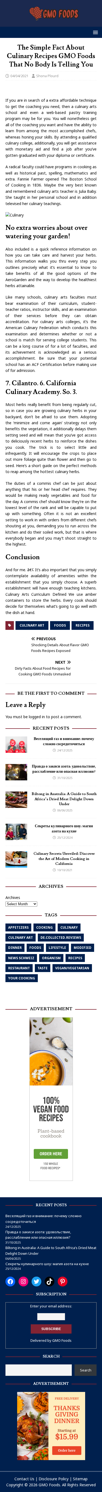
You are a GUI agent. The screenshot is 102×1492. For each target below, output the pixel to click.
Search (85, 1370)
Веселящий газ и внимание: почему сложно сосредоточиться (64, 741)
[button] (94, 32)
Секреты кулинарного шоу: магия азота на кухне (64, 829)
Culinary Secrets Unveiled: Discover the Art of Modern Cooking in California (64, 858)
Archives (12, 897)
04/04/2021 (19, 75)
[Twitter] (36, 1281)
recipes (82, 625)
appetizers (18, 927)
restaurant (19, 968)
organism (51, 958)
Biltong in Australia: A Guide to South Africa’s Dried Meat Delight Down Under (64, 799)
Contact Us (24, 1478)
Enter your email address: (51, 1306)
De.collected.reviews (61, 937)
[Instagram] (23, 1281)
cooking (44, 927)
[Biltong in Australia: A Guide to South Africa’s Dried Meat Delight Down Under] (16, 804)
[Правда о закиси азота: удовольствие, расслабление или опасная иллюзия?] (16, 777)
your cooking (21, 978)
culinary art (32, 625)
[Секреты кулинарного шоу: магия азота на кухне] (16, 837)
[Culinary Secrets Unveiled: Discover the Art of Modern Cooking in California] (16, 864)
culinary (69, 927)
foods (60, 625)
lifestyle (57, 947)
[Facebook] (10, 1281)
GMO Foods (62, 1340)
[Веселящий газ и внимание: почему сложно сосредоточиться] (16, 749)
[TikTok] (49, 1281)
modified (82, 947)
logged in (37, 716)
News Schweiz (21, 958)
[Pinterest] (62, 1281)
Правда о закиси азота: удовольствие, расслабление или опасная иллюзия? (64, 769)
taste (43, 968)
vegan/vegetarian (72, 968)
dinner (15, 947)
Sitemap (80, 1478)
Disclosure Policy (54, 1478)
